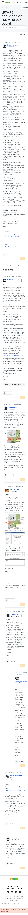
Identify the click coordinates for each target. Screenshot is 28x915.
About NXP (6, 884)
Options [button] (22, 34)
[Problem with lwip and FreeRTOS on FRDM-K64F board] (21, 265)
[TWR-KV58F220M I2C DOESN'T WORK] (18, 265)
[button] (18, 46)
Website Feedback (14, 900)
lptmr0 (14, 246)
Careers (14, 884)
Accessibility (20, 898)
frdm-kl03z (7, 246)
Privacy (7, 896)
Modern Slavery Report (10, 898)
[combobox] (14, 27)
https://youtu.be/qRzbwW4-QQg (13, 355)
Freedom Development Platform (14, 234)
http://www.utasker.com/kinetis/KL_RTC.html (15, 791)
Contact (17, 886)
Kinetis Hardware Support (12, 236)
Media (10, 886)
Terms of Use (12, 896)
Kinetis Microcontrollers (9, 8)
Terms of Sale (19, 896)
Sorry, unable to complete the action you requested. (13, 910)
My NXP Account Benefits (14, 888)
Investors (21, 884)
